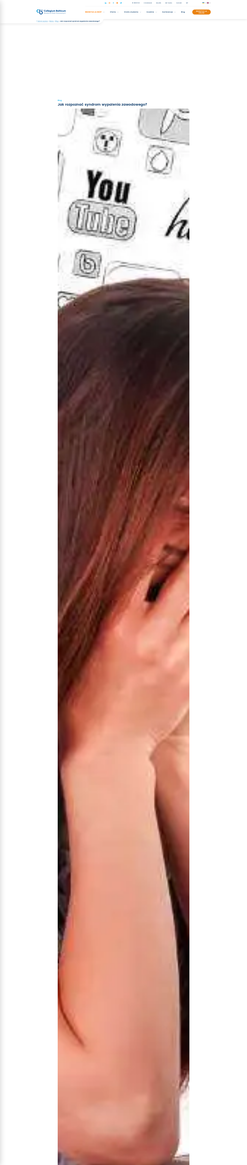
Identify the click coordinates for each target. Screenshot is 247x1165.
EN (210, 3)
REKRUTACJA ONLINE (201, 12)
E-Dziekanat (148, 3)
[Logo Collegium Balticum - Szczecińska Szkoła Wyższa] (51, 12)
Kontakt (179, 3)
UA (205, 3)
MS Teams (168, 3)
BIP (187, 3)
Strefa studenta (131, 12)
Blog (183, 12)
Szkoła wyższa (43, 21)
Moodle (158, 3)
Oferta (113, 12)
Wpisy (51, 21)
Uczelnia (150, 12)
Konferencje (167, 12)
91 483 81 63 (136, 3)
